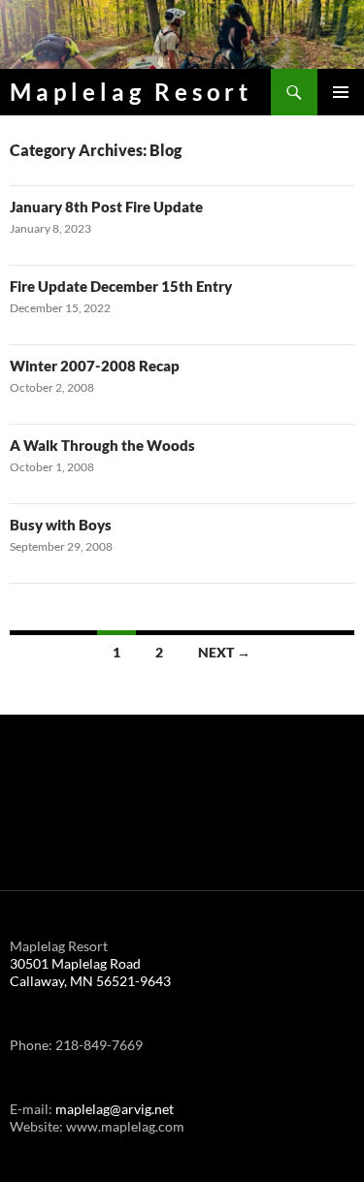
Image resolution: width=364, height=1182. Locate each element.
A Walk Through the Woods (102, 445)
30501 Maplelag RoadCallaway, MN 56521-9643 (90, 972)
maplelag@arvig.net (114, 1109)
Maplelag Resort (131, 92)
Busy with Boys (61, 524)
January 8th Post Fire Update (106, 206)
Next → (224, 652)
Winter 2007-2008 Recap (95, 365)
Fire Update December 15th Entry (121, 286)
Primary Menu (340, 92)
